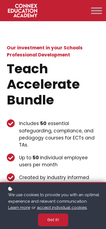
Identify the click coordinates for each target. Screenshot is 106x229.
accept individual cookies (62, 207)
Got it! (53, 219)
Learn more (19, 207)
